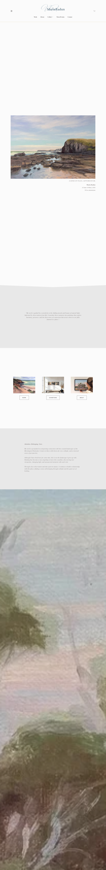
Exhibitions (53, 397)
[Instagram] (11, 11)
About (42, 17)
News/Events (60, 17)
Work (35, 17)
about (82, 397)
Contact (70, 17)
